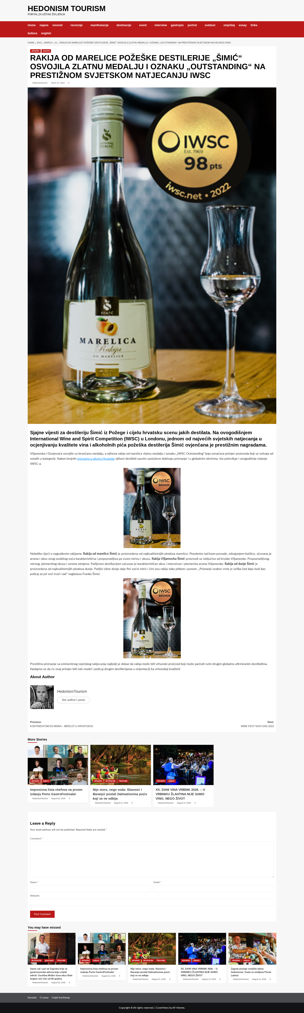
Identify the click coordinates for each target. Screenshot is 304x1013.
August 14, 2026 (184, 803)
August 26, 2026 (58, 982)
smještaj (229, 25)
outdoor (210, 25)
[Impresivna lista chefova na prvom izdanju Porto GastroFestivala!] (58, 765)
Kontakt (32, 997)
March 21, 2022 (58, 83)
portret (192, 25)
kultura (32, 33)
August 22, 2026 (58, 798)
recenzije (76, 25)
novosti (57, 25)
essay (243, 25)
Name (34, 882)
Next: (257, 724)
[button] (274, 29)
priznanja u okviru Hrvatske (96, 458)
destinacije (124, 25)
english (46, 33)
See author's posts (73, 700)
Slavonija (123, 781)
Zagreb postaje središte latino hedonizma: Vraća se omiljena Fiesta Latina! (251, 972)
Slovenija (61, 960)
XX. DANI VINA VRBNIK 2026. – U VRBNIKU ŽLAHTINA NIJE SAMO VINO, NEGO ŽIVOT (180, 794)
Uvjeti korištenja (61, 997)
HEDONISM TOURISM (67, 8)
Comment (36, 838)
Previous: (61, 724)
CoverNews (162, 1008)
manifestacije (100, 25)
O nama (44, 997)
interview (161, 25)
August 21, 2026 (121, 803)
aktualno (35, 51)
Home (32, 25)
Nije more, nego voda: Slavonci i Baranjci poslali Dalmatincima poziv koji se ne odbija (120, 794)
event (143, 25)
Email (157, 882)
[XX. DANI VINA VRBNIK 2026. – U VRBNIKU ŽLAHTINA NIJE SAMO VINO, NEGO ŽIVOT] (183, 765)
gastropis (177, 25)
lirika (254, 25)
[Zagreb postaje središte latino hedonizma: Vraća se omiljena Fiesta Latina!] (252, 949)
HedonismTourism (40, 83)
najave (44, 25)
